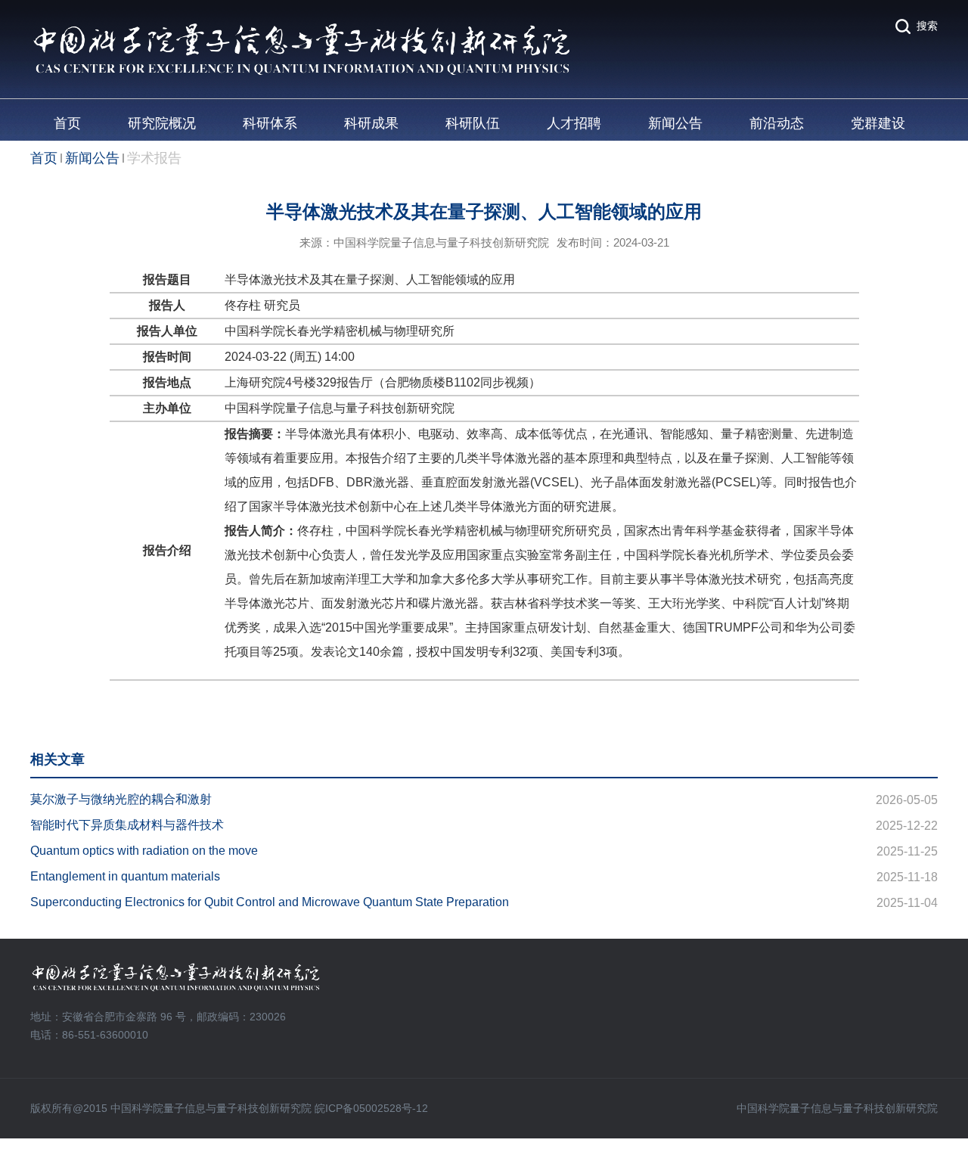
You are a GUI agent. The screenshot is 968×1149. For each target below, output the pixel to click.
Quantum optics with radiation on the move (144, 850)
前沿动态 (776, 123)
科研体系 (270, 123)
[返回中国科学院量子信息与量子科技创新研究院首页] (301, 27)
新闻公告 (675, 123)
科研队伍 (472, 123)
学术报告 (154, 158)
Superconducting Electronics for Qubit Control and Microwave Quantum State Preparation (269, 902)
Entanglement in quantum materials (125, 876)
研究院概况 (162, 123)
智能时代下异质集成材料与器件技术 (127, 824)
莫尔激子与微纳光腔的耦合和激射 (121, 799)
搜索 (927, 26)
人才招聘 (574, 123)
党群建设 (878, 123)
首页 (67, 123)
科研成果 (371, 123)
